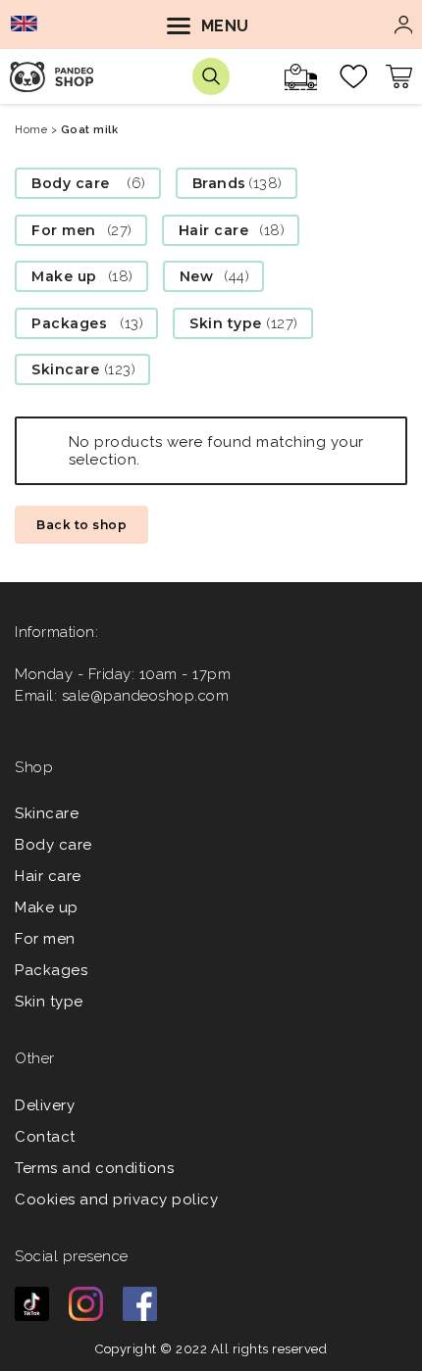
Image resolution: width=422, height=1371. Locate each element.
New (197, 276)
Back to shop (81, 524)
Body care (70, 183)
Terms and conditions (94, 1168)
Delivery (45, 1105)
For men (63, 230)
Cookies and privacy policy (116, 1199)
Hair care (214, 230)
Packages (69, 323)
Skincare (65, 369)
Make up (64, 276)
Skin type (225, 323)
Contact (45, 1137)
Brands (219, 183)
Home (31, 129)
